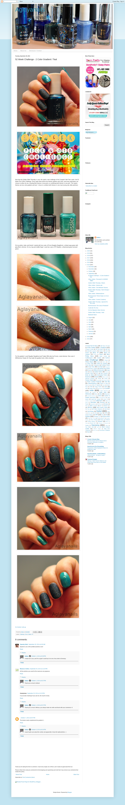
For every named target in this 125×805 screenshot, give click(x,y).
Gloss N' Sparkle (96, 385)
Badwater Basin (92, 314)
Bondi (95, 354)
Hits (86, 388)
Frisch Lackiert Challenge (94, 381)
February (91, 331)
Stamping (95, 425)
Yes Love (95, 430)
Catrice (107, 358)
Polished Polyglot (92, 459)
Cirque (98, 361)
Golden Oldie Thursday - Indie (96, 312)
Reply (21, 649)
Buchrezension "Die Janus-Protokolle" (98, 305)
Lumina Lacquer (89, 400)
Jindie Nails (102, 392)
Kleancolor (107, 394)
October (90, 271)
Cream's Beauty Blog (93, 439)
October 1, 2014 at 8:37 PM (38, 680)
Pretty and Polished (105, 419)
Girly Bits (107, 381)
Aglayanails (30, 9)
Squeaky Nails (24, 644)
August (90, 317)
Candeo (99, 358)
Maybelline (93, 404)
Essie (26, 634)
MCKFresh (99, 404)
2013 (88, 336)
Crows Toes (91, 366)
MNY (101, 405)
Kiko (101, 394)
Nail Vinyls (107, 409)
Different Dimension (99, 370)
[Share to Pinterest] (41, 632)
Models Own (107, 405)
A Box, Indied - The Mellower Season (98, 287)
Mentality (106, 404)
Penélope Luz (97, 416)
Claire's (104, 361)
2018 (88, 255)
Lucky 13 (105, 399)
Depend (90, 370)
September (91, 273)
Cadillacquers (89, 358)
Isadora (87, 392)
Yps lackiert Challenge (104, 430)
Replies (24, 652)
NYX (106, 413)
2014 (88, 264)
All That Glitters (99, 349)
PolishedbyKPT (100, 418)
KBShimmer (88, 394)
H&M (91, 386)
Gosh (103, 385)
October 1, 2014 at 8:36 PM (38, 656)
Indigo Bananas (104, 390)
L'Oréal (99, 395)
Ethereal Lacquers (90, 378)
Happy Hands (98, 386)
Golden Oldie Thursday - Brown (96, 283)
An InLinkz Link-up (20, 627)
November (91, 269)
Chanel (106, 360)
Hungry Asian (92, 388)
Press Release (94, 419)
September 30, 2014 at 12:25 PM (36, 693)
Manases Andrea (24, 668)
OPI (96, 414)
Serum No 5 (93, 423)
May (89, 324)
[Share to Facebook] (39, 632)
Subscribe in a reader (91, 186)
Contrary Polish (105, 365)
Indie (92, 390)
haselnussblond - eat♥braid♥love (96, 453)
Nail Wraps (91, 411)
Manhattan (93, 402)
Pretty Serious (91, 421)
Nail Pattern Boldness (97, 409)
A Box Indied (91, 347)
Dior (91, 371)
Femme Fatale (89, 380)
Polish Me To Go (92, 418)
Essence (88, 376)
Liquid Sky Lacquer (96, 399)
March (90, 329)
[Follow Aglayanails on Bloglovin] (91, 133)
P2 (32, 634)
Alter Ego (107, 349)
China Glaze (89, 362)
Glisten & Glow (104, 383)
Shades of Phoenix (103, 423)
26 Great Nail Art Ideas (91, 346)
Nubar (100, 413)
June (89, 322)
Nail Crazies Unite (102, 407)
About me (23, 50)
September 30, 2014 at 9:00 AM (37, 644)
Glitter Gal (87, 385)
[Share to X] (37, 632)
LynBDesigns (98, 400)
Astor (106, 351)
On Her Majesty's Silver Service (96, 310)
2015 (88, 262)
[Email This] (34, 632)
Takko (106, 425)
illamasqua (100, 388)
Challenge (22, 634)
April (89, 326)
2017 (88, 258)
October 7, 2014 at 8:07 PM (28, 718)
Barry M (95, 352)
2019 (88, 253)
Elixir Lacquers (104, 373)
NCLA (89, 413)
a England (103, 347)
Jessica (94, 392)
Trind (98, 427)
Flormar (97, 380)
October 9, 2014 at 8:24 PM (38, 729)
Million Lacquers (94, 405)
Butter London (103, 356)
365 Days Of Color (105, 345)
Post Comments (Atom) (28, 777)
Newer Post (19, 774)
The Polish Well (89, 427)
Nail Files (87, 409)
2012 (88, 339)
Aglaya (27, 656)
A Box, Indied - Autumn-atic (95, 285)
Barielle (87, 352)
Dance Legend (93, 368)
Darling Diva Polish (104, 368)
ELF (97, 373)
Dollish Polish (98, 371)
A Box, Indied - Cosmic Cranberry (97, 299)
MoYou (90, 407)
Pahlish (87, 416)
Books (101, 354)
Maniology (102, 402)
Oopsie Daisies (89, 414)
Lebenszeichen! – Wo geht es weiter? (96, 455)
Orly (103, 414)
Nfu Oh (94, 413)
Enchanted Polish (102, 375)
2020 (88, 251)
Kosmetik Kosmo (91, 395)
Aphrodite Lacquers (92, 351)
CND (109, 361)
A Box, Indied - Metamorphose (96, 293)
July (89, 320)
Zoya (88, 432)
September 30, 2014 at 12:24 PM (38, 668)
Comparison (96, 365)
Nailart (29, 634)
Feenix (106, 378)
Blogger (70, 792)
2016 (88, 260)
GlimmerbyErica (92, 383)
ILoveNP (107, 388)
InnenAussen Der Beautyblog (95, 446)
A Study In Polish (89, 349)
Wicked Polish (97, 428)
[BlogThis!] (36, 632)
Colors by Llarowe (102, 363)
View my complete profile (101, 244)
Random (100, 421)
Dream (106, 371)
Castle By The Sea (93, 308)
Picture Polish (106, 416)
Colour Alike (88, 365)
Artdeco (101, 351)
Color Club (90, 363)
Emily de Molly (89, 375)
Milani (86, 405)
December (91, 266)
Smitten (87, 425)
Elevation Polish (89, 373)
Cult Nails (100, 366)
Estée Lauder (105, 376)
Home (15, 50)
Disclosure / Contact (35, 50)
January (90, 333)
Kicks (96, 394)
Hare (105, 386)
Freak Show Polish (105, 380)
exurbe (99, 378)
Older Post (76, 774)
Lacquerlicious (102, 397)
